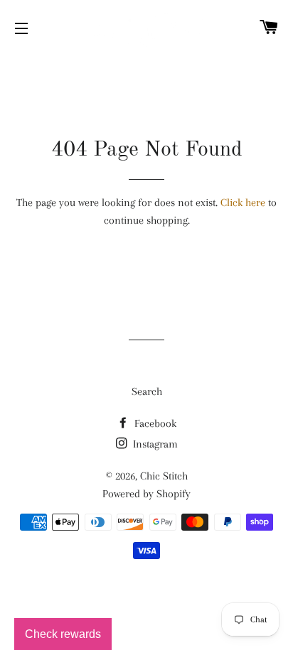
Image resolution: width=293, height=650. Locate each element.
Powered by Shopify (146, 493)
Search (147, 391)
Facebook (154, 423)
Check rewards (63, 634)
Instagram (154, 444)
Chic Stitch (164, 476)
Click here (242, 202)
